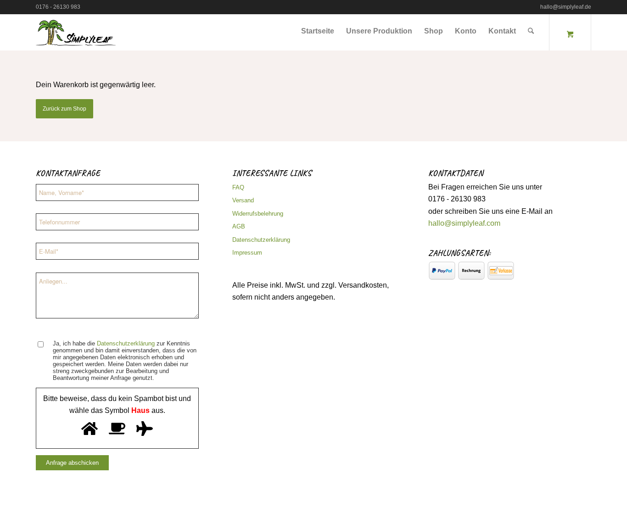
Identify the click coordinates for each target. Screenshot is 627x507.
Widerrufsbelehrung (257, 213)
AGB (238, 226)
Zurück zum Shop (64, 109)
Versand (243, 200)
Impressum (247, 252)
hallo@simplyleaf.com (464, 223)
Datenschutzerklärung (126, 343)
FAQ (238, 187)
